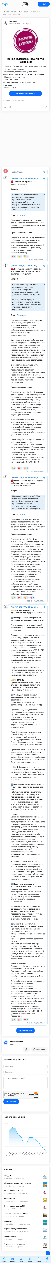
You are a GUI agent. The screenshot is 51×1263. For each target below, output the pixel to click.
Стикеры (38, 1261)
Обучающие (23, 12)
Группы (30, 1261)
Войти (45, 4)
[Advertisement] (25, 138)
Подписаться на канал (27, 93)
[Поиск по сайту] (18, 4)
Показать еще (27, 1031)
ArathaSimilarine (16, 1042)
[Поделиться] (10, 107)
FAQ (47, 1261)
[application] (25, 1140)
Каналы (14, 12)
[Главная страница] (6, 4)
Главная (4, 1261)
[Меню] (2, 4)
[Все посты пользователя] (26, 1049)
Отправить (13, 1102)
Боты (21, 1261)
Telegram (6, 12)
